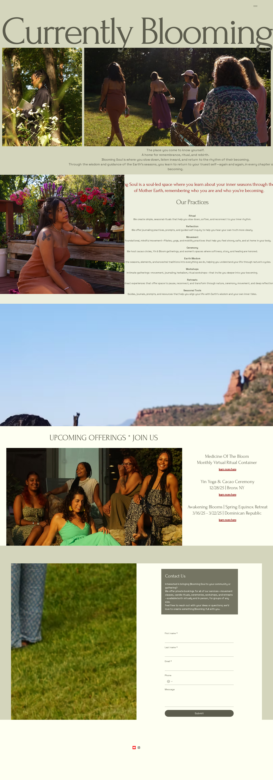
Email (168, 661)
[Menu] (255, 6)
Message (170, 689)
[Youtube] (134, 747)
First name (171, 633)
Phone (168, 675)
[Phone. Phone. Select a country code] (170, 681)
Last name (171, 647)
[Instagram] (138, 747)
